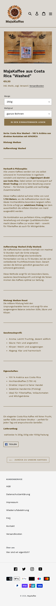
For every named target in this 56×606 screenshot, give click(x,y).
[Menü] (50, 13)
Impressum (12, 502)
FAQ (8, 518)
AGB (8, 486)
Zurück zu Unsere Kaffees (30, 460)
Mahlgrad (8, 108)
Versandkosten (36, 86)
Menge (7, 96)
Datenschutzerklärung (18, 494)
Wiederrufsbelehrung (17, 510)
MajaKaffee (31, 596)
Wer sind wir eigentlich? (18, 552)
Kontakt (10, 526)
